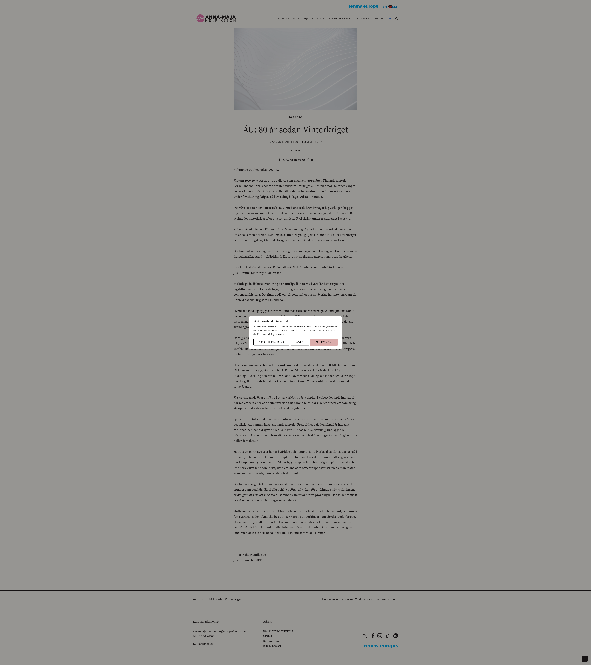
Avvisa (299, 342)
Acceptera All (324, 342)
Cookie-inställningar (271, 342)
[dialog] (295, 332)
